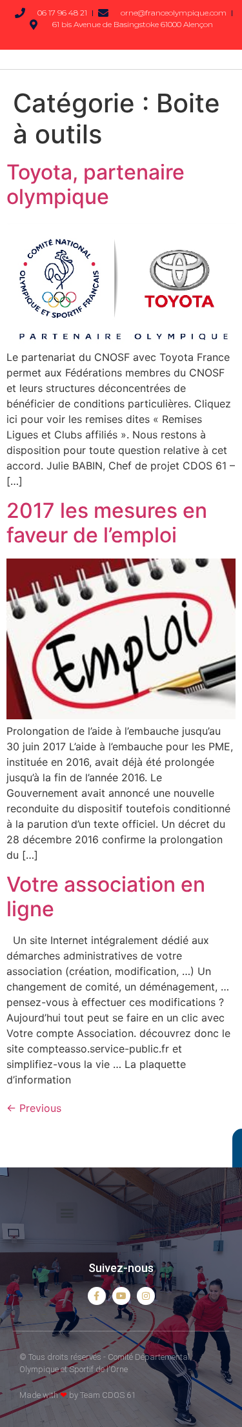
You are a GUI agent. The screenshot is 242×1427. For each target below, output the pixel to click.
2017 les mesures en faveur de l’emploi (106, 523)
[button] (66, 1213)
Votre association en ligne (105, 896)
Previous (33, 1108)
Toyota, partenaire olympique (95, 184)
